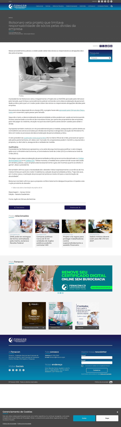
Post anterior (20, 207)
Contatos (94, 1)
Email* (83, 360)
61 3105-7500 (55, 355)
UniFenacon (91, 6)
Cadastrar (96, 370)
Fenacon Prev (55, 327)
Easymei (80, 327)
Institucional (39, 6)
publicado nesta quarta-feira (35, 138)
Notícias (48, 6)
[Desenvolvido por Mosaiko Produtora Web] (110, 382)
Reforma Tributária (58, 6)
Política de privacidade (9, 423)
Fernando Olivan (19, 33)
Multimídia (83, 6)
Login (10, 1)
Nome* (83, 355)
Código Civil (30, 160)
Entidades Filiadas (103, 6)
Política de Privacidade (23, 418)
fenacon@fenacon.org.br (57, 357)
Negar (107, 418)
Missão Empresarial (71, 6)
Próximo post (74, 207)
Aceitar (84, 418)
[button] (117, 412)
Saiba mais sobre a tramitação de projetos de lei (27, 187)
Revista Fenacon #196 (31, 327)
